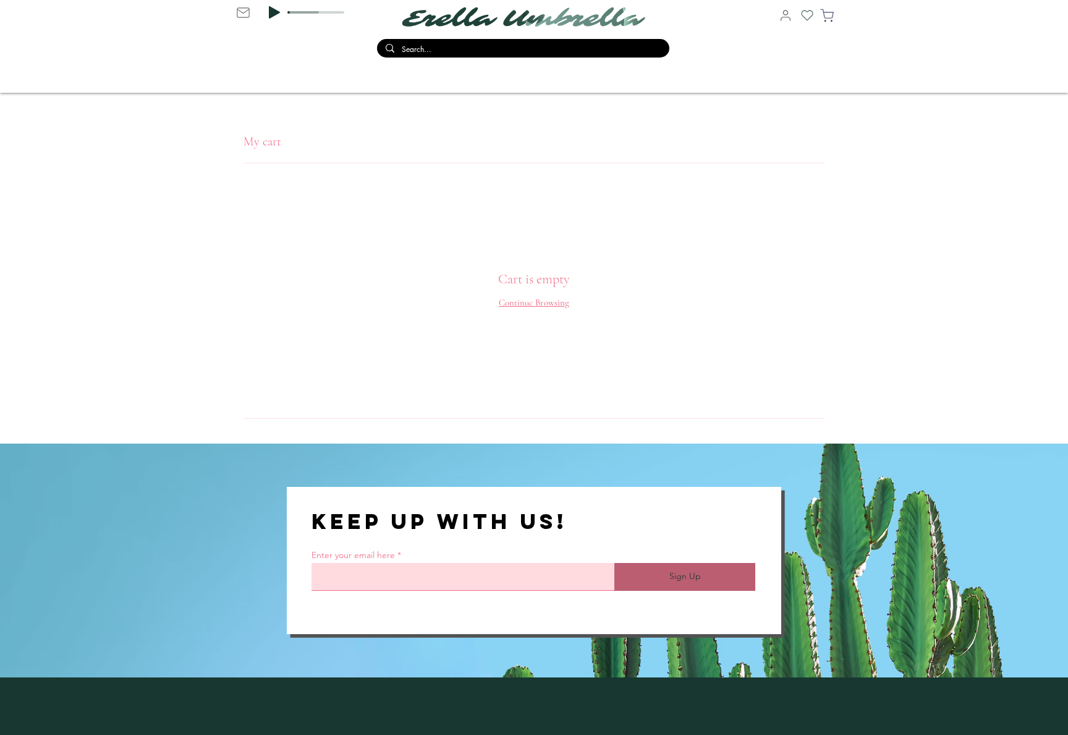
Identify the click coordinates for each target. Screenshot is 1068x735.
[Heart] (807, 15)
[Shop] (827, 15)
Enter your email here (353, 555)
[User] (785, 15)
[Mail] (243, 12)
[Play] (274, 12)
